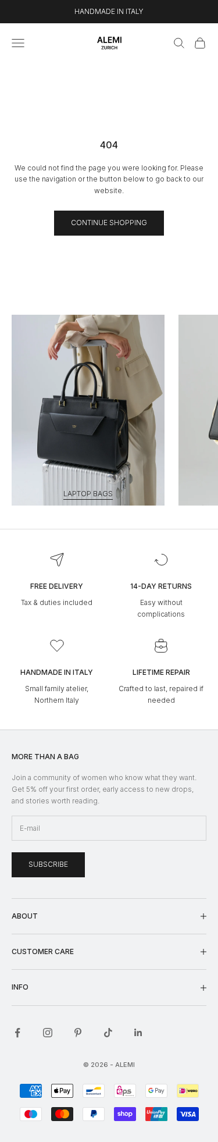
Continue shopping (109, 222)
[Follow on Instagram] (47, 1032)
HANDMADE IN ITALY (109, 11)
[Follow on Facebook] (17, 1032)
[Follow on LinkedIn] (138, 1032)
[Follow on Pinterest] (78, 1032)
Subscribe (48, 864)
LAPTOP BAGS (88, 493)
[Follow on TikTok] (108, 1032)
